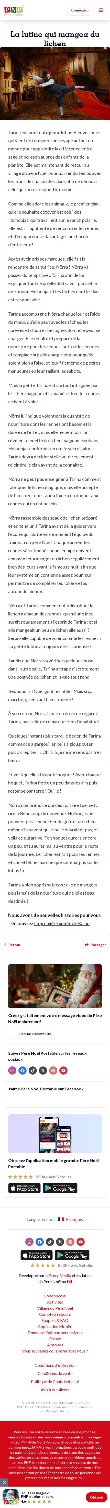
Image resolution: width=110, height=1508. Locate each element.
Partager (98, 945)
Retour (14, 945)
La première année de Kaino (62, 923)
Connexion (80, 10)
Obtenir (96, 1497)
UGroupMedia (58, 1275)
